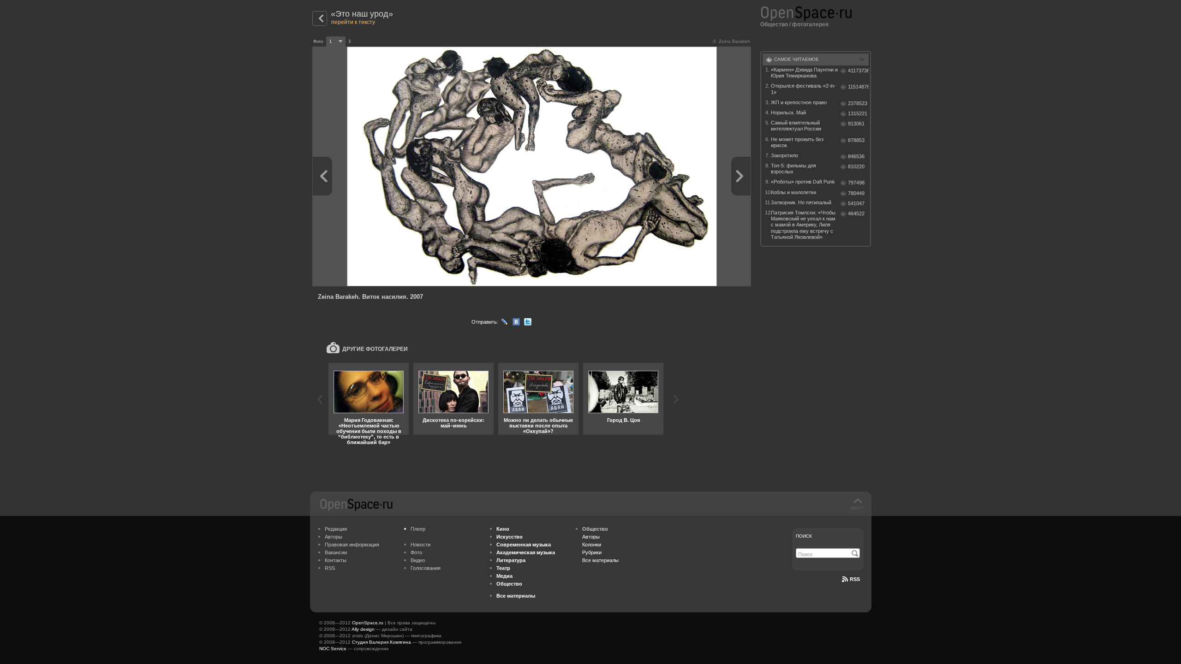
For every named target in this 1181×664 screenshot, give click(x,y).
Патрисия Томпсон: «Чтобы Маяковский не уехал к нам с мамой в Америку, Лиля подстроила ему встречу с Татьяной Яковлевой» (803, 225)
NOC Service (332, 648)
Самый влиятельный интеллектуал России (796, 125)
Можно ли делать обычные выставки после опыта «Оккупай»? (538, 425)
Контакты (335, 560)
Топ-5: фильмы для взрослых (793, 168)
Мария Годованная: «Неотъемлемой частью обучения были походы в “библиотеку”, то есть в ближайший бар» (368, 431)
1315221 (857, 113)
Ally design (363, 629)
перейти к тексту (353, 22)
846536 (856, 156)
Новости (420, 544)
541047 (856, 203)
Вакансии (336, 552)
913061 (856, 123)
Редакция (336, 529)
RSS (330, 568)
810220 (856, 166)
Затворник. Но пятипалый (801, 202)
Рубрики (592, 552)
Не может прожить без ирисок (797, 142)
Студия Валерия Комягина (381, 642)
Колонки (591, 544)
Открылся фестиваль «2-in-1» (803, 89)
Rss (855, 579)
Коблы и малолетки (793, 192)
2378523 (857, 103)
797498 (856, 182)
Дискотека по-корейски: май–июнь (453, 422)
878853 (856, 140)
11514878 (858, 86)
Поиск (804, 536)
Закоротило (784, 155)
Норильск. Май (788, 112)
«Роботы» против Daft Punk (803, 181)
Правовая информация (352, 544)
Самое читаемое (796, 59)
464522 (856, 213)
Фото (416, 552)
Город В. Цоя (623, 420)
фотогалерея (810, 24)
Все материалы (600, 560)
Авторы (333, 537)
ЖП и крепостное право (799, 102)
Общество (774, 24)
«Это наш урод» (362, 13)
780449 (856, 193)
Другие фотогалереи (375, 349)
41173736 (858, 70)
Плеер (418, 529)
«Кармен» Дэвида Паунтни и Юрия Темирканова (804, 72)
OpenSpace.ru (367, 622)
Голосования (426, 568)
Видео (418, 560)
